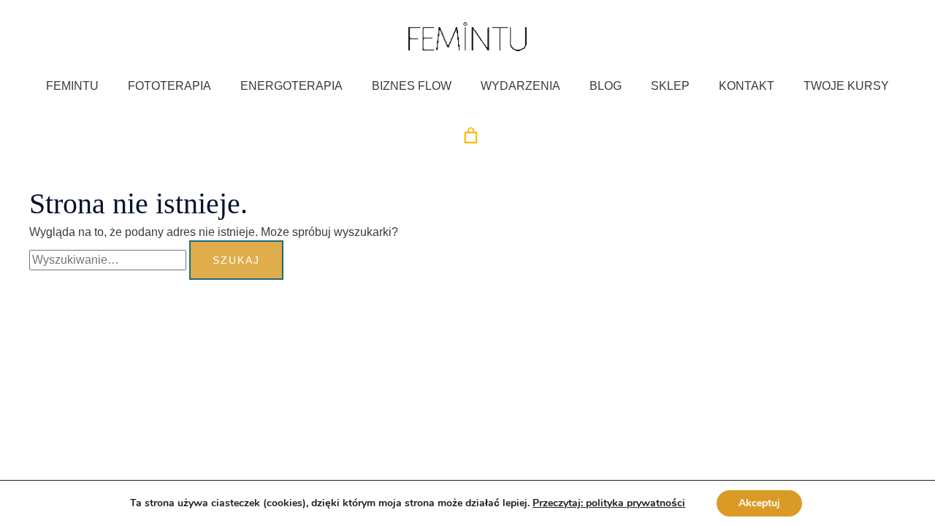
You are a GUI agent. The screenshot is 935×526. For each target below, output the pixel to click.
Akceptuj (759, 503)
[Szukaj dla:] (109, 260)
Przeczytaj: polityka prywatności (609, 503)
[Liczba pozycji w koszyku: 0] (471, 135)
